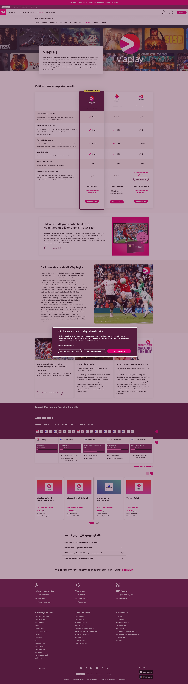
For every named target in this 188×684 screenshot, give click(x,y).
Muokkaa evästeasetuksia (69, 351)
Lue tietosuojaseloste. (66, 345)
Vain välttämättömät (94, 351)
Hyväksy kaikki (119, 351)
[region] (94, 342)
